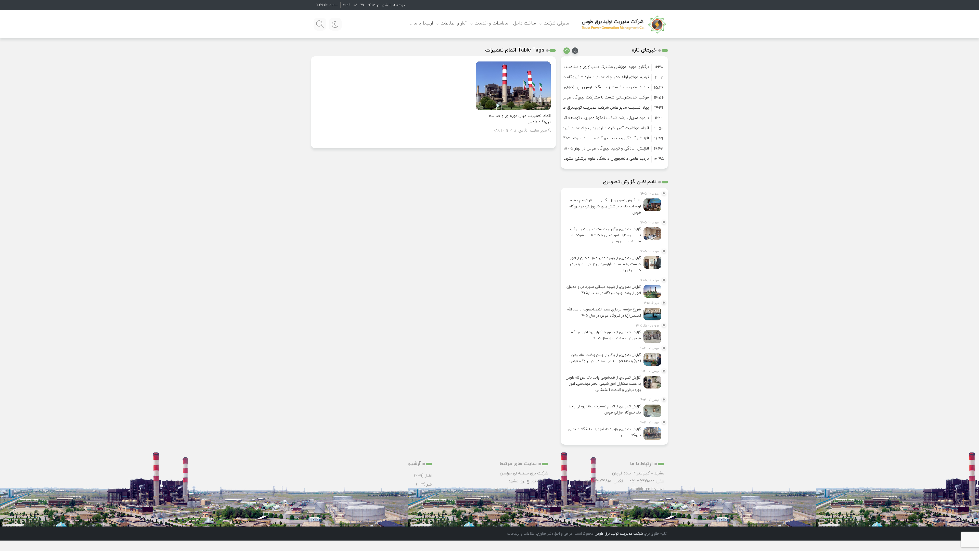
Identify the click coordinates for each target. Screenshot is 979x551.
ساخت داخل (524, 23)
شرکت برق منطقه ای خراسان (524, 473)
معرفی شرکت (556, 23)
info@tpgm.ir (641, 488)
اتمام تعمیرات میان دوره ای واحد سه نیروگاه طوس (520, 118)
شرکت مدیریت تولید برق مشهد (521, 488)
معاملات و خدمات (491, 23)
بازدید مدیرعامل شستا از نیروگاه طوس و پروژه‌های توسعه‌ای (598, 87)
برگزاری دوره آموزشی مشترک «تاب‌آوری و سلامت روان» (602, 66)
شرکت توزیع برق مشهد (528, 480)
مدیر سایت (538, 130)
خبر (429, 484)
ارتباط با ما (423, 23)
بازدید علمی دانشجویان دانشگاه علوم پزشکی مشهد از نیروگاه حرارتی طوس (586, 158)
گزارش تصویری (419, 492)
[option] (614, 66)
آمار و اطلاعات (454, 23)
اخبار (428, 475)
